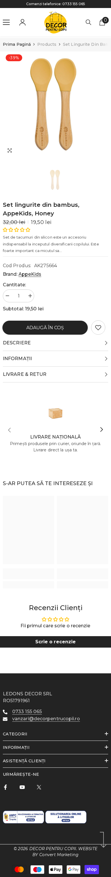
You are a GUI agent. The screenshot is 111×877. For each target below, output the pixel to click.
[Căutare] (88, 22)
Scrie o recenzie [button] (55, 641)
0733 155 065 (73, 4)
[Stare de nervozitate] (39, 787)
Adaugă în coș (45, 327)
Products (46, 44)
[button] (16, 230)
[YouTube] (22, 787)
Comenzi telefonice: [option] (55, 4)
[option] (55, 104)
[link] (98, 327)
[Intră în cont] (22, 22)
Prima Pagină (17, 44)
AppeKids (29, 274)
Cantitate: (14, 284)
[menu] (6, 22)
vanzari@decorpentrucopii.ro (46, 718)
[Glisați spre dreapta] (101, 430)
